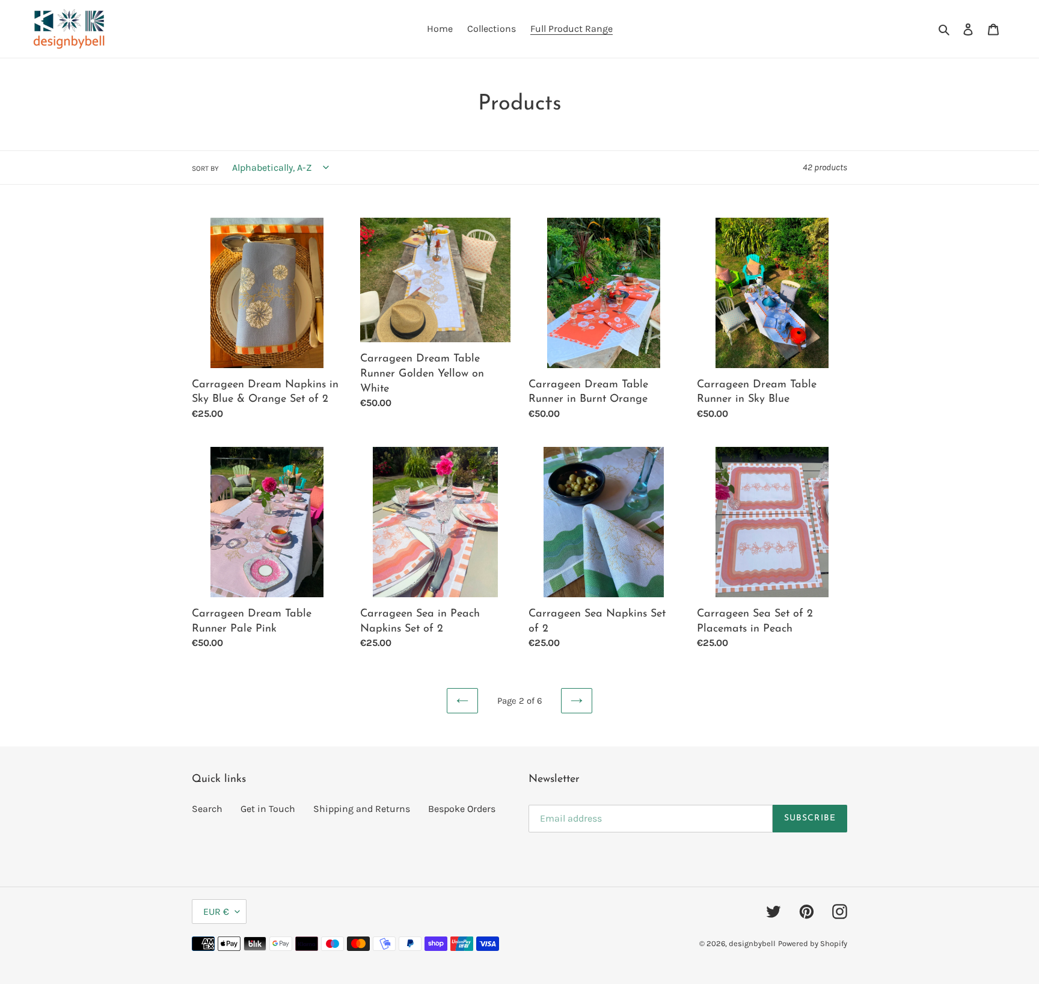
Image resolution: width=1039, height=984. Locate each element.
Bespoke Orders (461, 808)
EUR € (216, 911)
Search (207, 808)
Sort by (205, 168)
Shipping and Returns (361, 808)
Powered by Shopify (812, 943)
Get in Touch (268, 808)
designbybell (752, 943)
